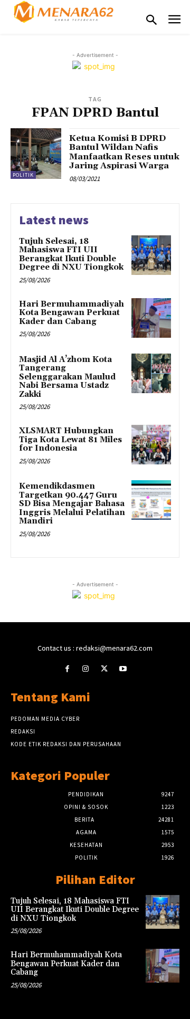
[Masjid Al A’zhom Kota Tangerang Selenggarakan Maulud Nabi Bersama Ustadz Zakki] (151, 373)
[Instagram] (85, 668)
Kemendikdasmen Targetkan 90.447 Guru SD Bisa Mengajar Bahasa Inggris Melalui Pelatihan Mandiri (72, 503)
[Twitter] (104, 668)
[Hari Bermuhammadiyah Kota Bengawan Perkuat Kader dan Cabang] (151, 318)
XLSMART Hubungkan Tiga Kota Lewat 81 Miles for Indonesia (70, 439)
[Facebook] (67, 668)
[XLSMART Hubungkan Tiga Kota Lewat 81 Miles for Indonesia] (151, 444)
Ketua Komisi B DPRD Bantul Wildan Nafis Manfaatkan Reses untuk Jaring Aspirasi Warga (124, 152)
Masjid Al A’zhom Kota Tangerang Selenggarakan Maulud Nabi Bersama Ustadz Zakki (67, 377)
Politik (23, 175)
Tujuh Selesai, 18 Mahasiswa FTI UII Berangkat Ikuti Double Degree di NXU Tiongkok (71, 254)
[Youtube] (122, 668)
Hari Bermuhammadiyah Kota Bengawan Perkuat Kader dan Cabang (71, 313)
